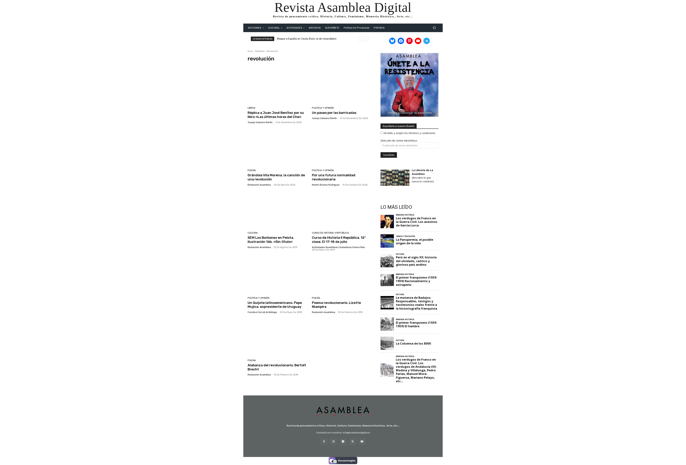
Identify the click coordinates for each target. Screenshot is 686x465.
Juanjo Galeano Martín (260, 122)
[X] (352, 441)
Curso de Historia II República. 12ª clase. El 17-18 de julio (339, 240)
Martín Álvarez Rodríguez (326, 184)
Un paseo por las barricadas (334, 113)
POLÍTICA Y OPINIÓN (323, 108)
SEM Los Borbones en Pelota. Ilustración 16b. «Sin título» (271, 240)
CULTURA (253, 233)
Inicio (250, 51)
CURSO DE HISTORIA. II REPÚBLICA (330, 233)
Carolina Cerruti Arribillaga (262, 312)
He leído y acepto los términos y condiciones (409, 133)
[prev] (361, 39)
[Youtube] (362, 441)
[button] (434, 28)
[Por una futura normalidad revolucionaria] (342, 148)
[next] (366, 39)
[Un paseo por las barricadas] (342, 85)
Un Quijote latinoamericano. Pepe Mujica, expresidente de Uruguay (275, 305)
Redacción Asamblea (259, 184)
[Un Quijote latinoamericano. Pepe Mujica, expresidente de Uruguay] (278, 275)
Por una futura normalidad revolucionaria (333, 177)
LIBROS (251, 108)
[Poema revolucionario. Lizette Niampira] (342, 275)
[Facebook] (323, 441)
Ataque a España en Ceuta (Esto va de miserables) (306, 38)
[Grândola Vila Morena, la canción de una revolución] (278, 148)
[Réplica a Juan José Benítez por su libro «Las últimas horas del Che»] (278, 85)
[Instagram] (333, 441)
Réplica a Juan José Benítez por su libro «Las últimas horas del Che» (276, 115)
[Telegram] (342, 441)
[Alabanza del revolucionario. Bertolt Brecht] (278, 338)
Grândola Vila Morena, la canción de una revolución (276, 177)
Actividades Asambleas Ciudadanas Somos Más (338, 247)
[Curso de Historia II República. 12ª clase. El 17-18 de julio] (342, 210)
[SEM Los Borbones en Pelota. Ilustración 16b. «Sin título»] (278, 210)
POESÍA (252, 170)
